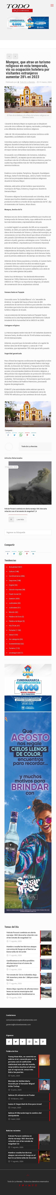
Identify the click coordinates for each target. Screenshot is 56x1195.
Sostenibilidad (14, 644)
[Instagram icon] (36, 1185)
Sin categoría (14, 639)
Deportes (12, 581)
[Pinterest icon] (33, 1185)
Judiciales (13, 603)
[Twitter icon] (23, 1185)
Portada (12, 630)
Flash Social (13, 594)
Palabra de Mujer (15, 621)
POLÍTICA (12, 626)
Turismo (12, 648)
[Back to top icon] (28, 1175)
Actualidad (13, 567)
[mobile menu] (52, 5)
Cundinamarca (14, 576)
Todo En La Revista (27, 82)
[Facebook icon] (20, 1185)
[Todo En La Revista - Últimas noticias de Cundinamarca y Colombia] (20, 8)
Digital (11, 585)
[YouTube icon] (26, 1185)
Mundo (12, 612)
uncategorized (14, 653)
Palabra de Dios (15, 617)
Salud (11, 635)
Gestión (12, 599)
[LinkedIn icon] (29, 1185)
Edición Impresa (15, 590)
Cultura (11, 571)
